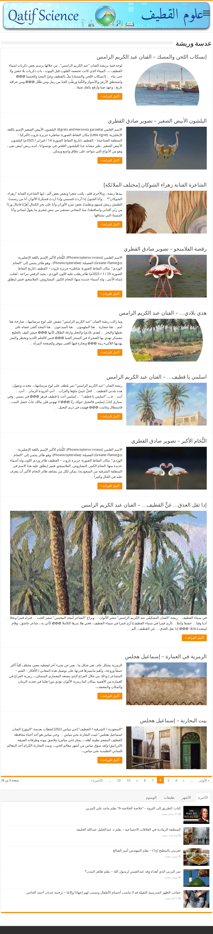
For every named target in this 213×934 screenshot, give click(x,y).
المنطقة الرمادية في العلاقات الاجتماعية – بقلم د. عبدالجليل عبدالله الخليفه (128, 829)
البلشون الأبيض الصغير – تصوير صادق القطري (157, 121)
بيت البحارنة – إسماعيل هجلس (173, 720)
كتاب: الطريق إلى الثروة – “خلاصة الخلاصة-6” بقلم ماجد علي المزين (133, 808)
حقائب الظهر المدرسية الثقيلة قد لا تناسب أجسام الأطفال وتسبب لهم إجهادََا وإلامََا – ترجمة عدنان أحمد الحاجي (103, 892)
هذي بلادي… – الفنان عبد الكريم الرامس (163, 313)
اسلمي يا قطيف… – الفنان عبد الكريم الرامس (156, 377)
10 (128, 780)
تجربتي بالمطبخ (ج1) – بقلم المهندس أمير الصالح (147, 850)
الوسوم (151, 797)
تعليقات (169, 797)
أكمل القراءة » (110, 96)
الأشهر (186, 797)
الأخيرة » (96, 780)
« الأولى (204, 780)
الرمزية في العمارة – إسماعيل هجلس (166, 656)
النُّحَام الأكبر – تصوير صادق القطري (169, 441)
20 (119, 780)
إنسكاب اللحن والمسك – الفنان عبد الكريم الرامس (152, 57)
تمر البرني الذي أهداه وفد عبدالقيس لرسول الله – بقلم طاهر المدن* (133, 871)
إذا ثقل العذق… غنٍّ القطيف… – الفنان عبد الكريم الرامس (144, 505)
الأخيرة (203, 797)
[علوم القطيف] (106, 16)
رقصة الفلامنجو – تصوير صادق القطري (165, 249)
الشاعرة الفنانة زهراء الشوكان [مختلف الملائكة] (155, 185)
